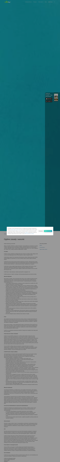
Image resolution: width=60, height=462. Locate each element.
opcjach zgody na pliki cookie (15, 229)
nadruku (32, 233)
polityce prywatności (27, 233)
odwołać (26, 232)
